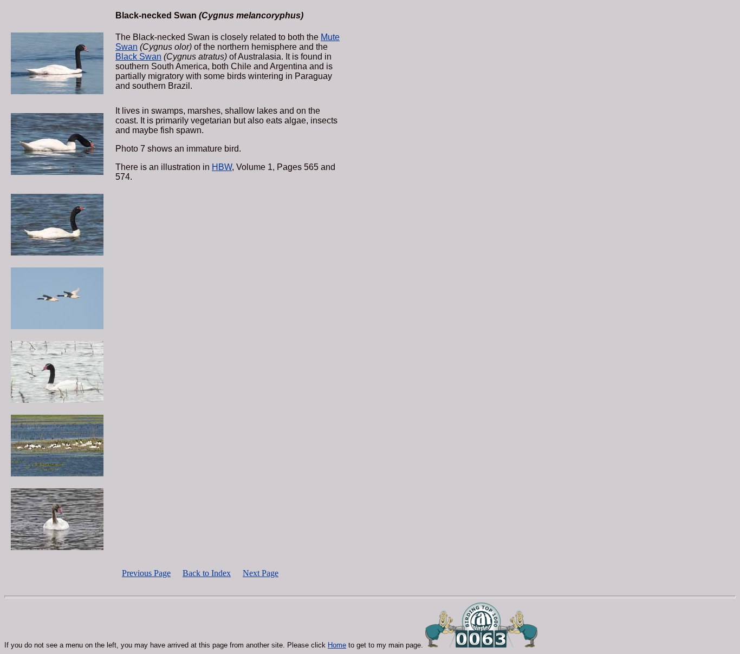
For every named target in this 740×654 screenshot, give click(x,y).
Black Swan (138, 56)
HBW (222, 167)
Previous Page (146, 573)
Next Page (260, 573)
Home (337, 645)
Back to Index (207, 573)
